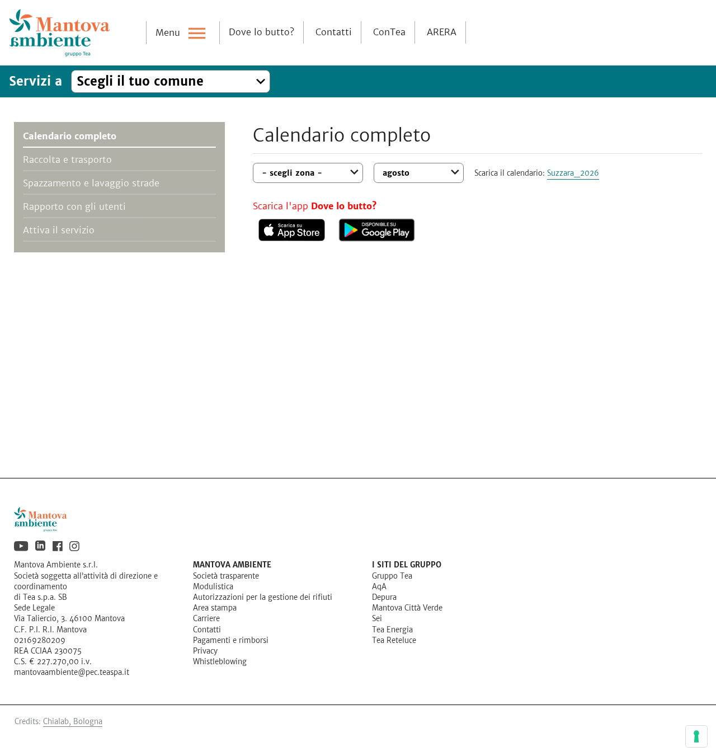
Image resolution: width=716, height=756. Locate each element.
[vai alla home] (358, 519)
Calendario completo (69, 136)
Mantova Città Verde (407, 608)
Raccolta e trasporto (67, 160)
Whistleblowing (220, 662)
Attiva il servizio (59, 230)
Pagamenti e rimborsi (230, 640)
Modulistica (213, 587)
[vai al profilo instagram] (74, 545)
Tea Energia (392, 630)
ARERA (441, 32)
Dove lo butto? (261, 32)
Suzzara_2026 (573, 173)
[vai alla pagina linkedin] (40, 545)
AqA (379, 587)
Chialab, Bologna (72, 721)
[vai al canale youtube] (21, 545)
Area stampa (215, 608)
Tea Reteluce (394, 640)
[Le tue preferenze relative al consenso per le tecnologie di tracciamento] (696, 736)
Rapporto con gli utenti (74, 207)
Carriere (206, 618)
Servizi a (35, 81)
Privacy (205, 651)
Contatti (333, 32)
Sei (377, 618)
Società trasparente (226, 576)
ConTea (389, 32)
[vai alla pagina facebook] (58, 545)
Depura (384, 597)
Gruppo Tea (392, 576)
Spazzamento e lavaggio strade (91, 183)
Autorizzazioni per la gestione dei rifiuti (262, 597)
